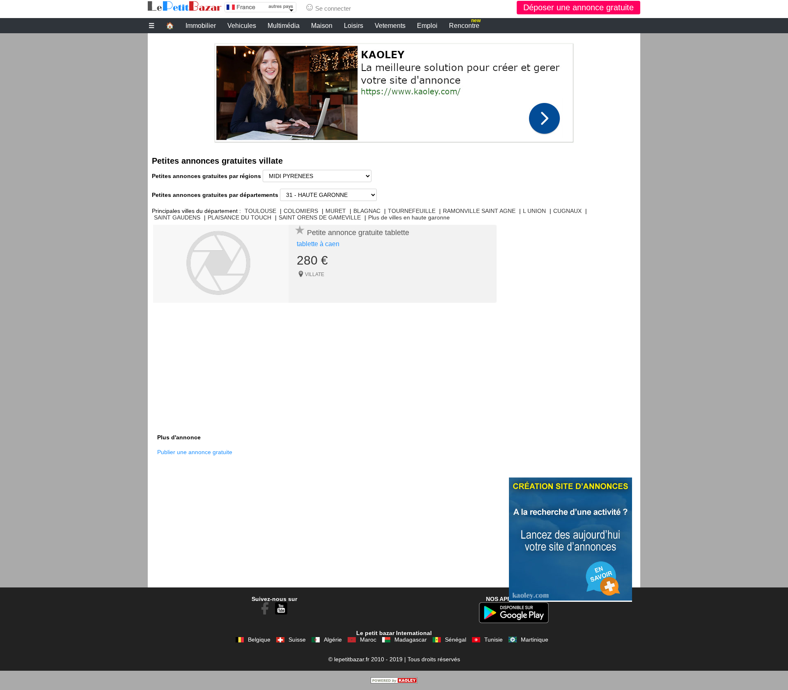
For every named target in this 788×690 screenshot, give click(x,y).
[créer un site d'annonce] (394, 681)
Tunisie (493, 639)
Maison (321, 25)
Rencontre (465, 24)
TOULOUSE (260, 211)
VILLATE (314, 274)
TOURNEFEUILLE (411, 211)
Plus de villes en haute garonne (409, 217)
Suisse (297, 639)
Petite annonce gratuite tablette (358, 232)
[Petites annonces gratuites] (185, 6)
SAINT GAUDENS (177, 217)
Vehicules (241, 25)
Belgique (259, 639)
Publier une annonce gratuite (194, 452)
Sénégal (455, 639)
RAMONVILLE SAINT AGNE (479, 211)
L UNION (534, 211)
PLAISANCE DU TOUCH (239, 217)
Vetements (390, 25)
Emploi (427, 25)
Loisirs (353, 25)
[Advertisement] (394, 90)
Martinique (534, 639)
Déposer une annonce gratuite (578, 7)
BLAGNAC (366, 211)
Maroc (368, 639)
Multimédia (284, 25)
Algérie (333, 639)
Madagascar (410, 639)
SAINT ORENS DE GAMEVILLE (320, 217)
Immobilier (201, 25)
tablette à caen (318, 243)
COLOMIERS (301, 211)
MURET (335, 211)
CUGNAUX (567, 211)
